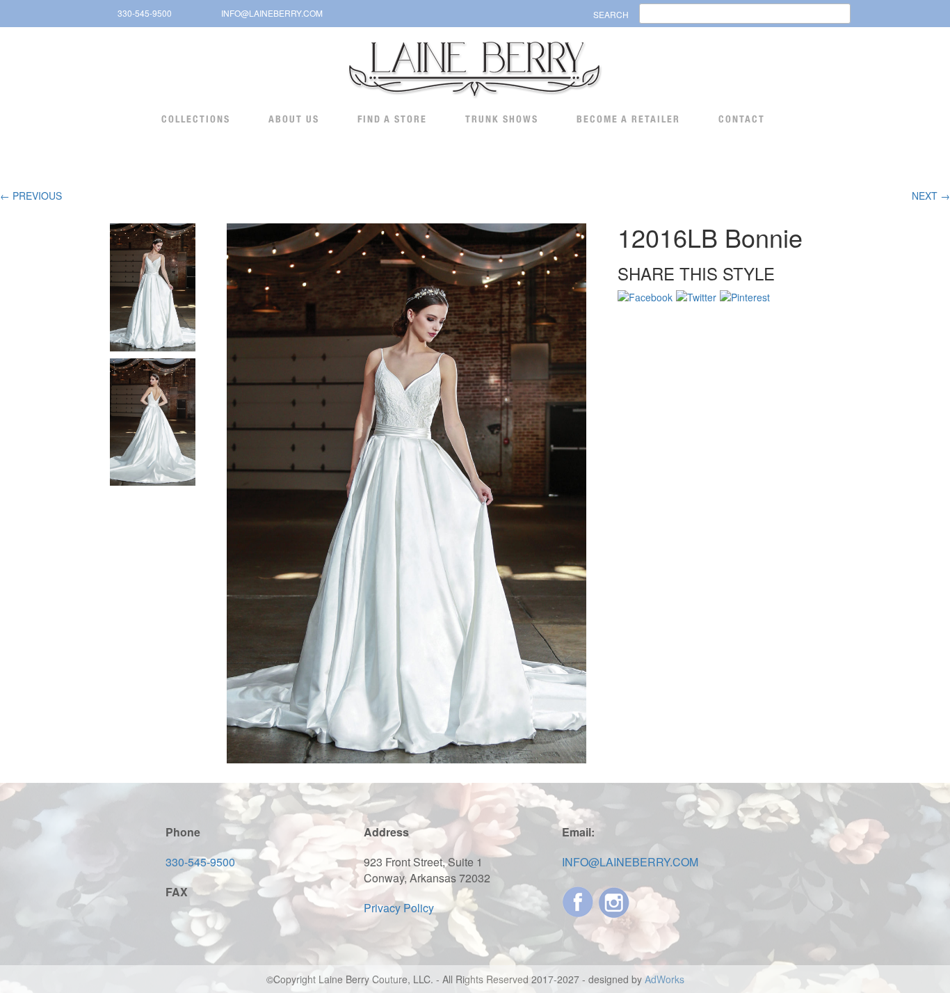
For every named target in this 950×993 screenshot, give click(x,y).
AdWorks (664, 979)
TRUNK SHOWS (501, 119)
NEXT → (931, 195)
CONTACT (741, 119)
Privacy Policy (399, 908)
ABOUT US (293, 119)
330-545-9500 (145, 13)
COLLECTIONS (195, 119)
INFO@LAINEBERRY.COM (272, 13)
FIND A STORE (392, 119)
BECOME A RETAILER (628, 119)
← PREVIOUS (31, 195)
